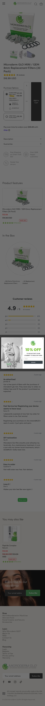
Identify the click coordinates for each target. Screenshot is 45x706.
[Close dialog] (42, 339)
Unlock (33, 362)
